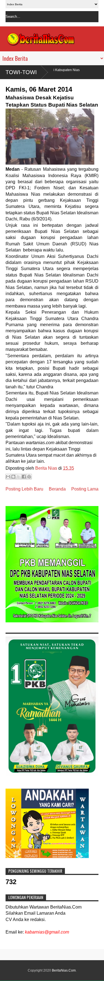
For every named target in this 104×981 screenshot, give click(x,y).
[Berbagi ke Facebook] (24, 476)
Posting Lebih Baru (24, 489)
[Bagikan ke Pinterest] (29, 476)
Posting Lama (84, 489)
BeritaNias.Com (64, 970)
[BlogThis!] (13, 476)
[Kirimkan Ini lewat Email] (8, 476)
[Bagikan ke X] (18, 476)
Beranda (57, 489)
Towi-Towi (21, 72)
